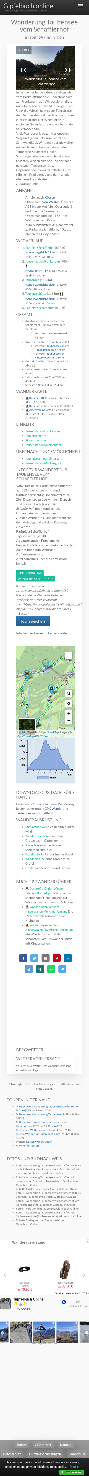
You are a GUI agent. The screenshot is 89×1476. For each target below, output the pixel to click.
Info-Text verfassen (29, 633)
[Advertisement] (45, 1007)
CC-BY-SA (41, 736)
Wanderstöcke (34, 854)
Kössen (50, 197)
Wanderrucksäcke (37, 836)
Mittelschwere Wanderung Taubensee (38, 1114)
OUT (84, 1293)
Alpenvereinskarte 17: (42, 409)
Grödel (29, 868)
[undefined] (68, 655)
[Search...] (68, 693)
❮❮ (23, 69)
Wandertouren (30, 1145)
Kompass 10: (37, 398)
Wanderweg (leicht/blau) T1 (41, 252)
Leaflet (21, 732)
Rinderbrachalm (35, 440)
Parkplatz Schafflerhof (39, 248)
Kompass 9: (36, 406)
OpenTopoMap (25, 736)
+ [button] (68, 713)
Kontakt (65, 1445)
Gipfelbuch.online (28, 6)
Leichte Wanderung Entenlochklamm (38, 1134)
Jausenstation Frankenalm (42, 261)
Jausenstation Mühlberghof (43, 445)
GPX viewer (43, 1445)
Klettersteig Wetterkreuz (30, 1130)
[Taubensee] (46, 665)
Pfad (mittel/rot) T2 (36, 271)
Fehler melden (58, 633)
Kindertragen (34, 845)
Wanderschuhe (35, 859)
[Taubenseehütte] (27, 675)
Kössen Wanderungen (39, 1141)
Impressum (77, 1454)
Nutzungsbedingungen (45, 1454)
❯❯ (67, 69)
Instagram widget (46, 1343)
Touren (22, 1445)
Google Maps (50, 234)
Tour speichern (33, 621)
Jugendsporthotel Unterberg (43, 458)
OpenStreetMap (50, 732)
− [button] (68, 720)
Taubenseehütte (35, 293)
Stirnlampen (33, 827)
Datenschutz (12, 1454)
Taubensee (32, 280)
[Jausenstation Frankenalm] (51, 690)
